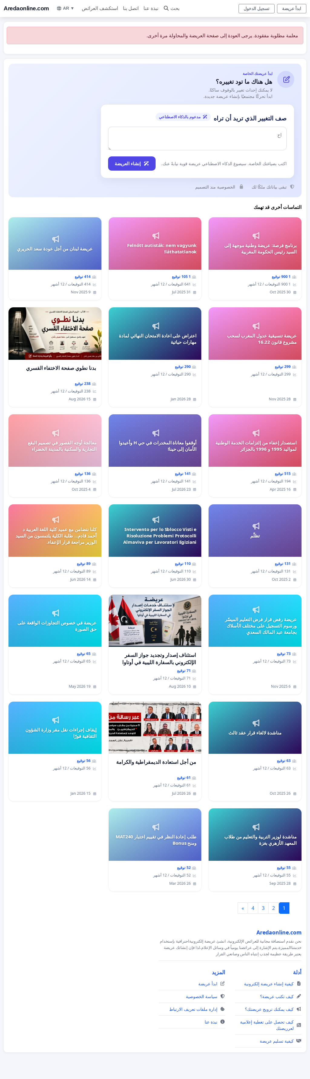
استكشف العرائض (100, 8)
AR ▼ (68, 8)
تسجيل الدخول (256, 8)
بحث (175, 8)
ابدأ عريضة (291, 8)
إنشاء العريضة (128, 163)
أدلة (297, 972)
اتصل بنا (131, 8)
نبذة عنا (150, 8)
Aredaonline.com (26, 8)
